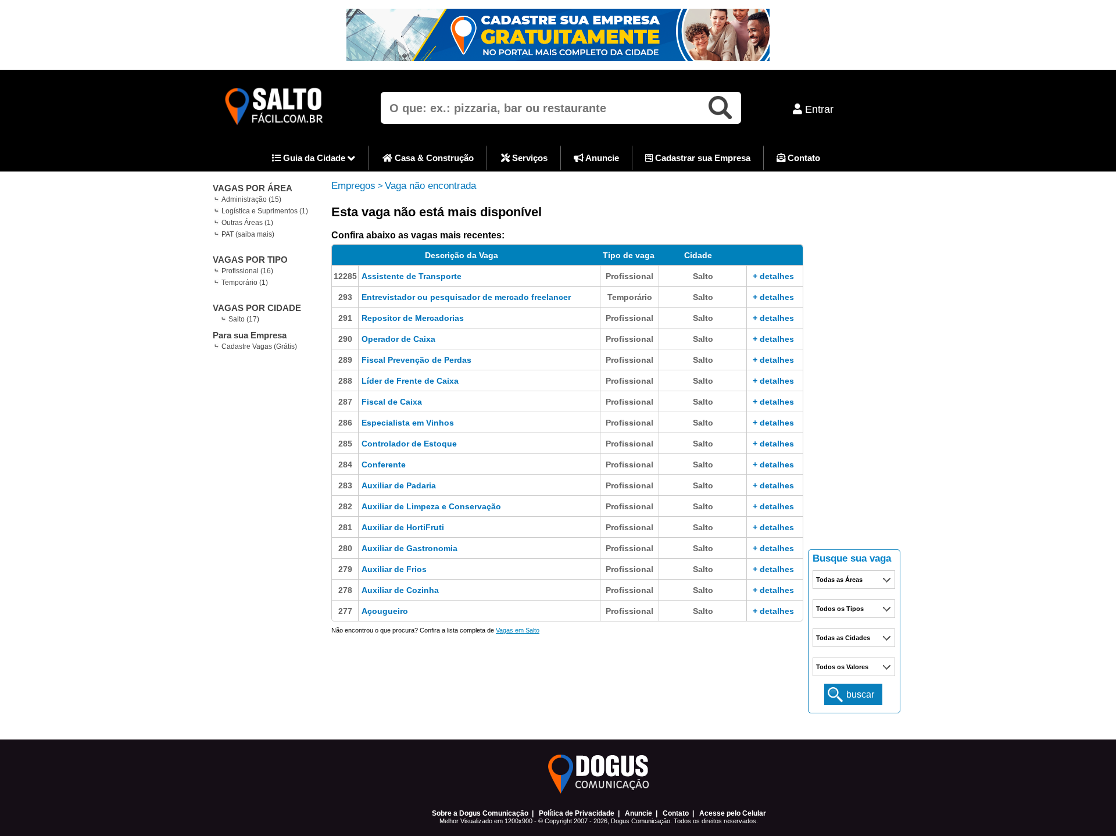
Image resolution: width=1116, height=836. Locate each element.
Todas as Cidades (843, 637)
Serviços (529, 158)
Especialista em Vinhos (408, 422)
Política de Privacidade (576, 813)
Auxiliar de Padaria (399, 485)
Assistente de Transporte (412, 276)
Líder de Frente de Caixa (410, 380)
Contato (802, 158)
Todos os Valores (842, 666)
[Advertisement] (854, 366)
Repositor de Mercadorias (413, 318)
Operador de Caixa (398, 339)
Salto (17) (243, 319)
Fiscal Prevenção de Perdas (416, 360)
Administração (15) (251, 199)
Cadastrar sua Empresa (701, 158)
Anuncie (601, 158)
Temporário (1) (244, 282)
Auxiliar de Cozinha (400, 590)
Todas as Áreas (839, 579)
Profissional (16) (247, 271)
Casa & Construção (433, 158)
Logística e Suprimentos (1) (264, 211)
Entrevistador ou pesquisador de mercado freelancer (466, 297)
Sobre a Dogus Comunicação (480, 813)
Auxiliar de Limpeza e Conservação (431, 506)
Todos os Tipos (840, 608)
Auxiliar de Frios (394, 569)
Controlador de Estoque (409, 443)
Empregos (353, 185)
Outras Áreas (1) (247, 223)
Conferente (384, 464)
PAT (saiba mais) (247, 234)
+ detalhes (773, 276)
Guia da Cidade (314, 158)
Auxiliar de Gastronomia (409, 548)
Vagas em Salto (517, 630)
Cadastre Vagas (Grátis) (259, 346)
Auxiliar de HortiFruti (403, 527)
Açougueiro (385, 611)
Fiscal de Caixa (392, 401)
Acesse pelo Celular (732, 813)
